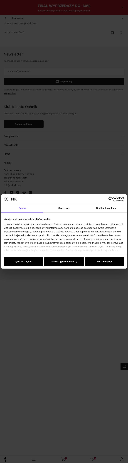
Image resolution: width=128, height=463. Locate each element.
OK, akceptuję (104, 261)
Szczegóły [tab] (64, 208)
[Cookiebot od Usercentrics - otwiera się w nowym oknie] (110, 199)
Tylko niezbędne (23, 261)
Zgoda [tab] (22, 208)
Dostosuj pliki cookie (62, 261)
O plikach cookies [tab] (106, 208)
